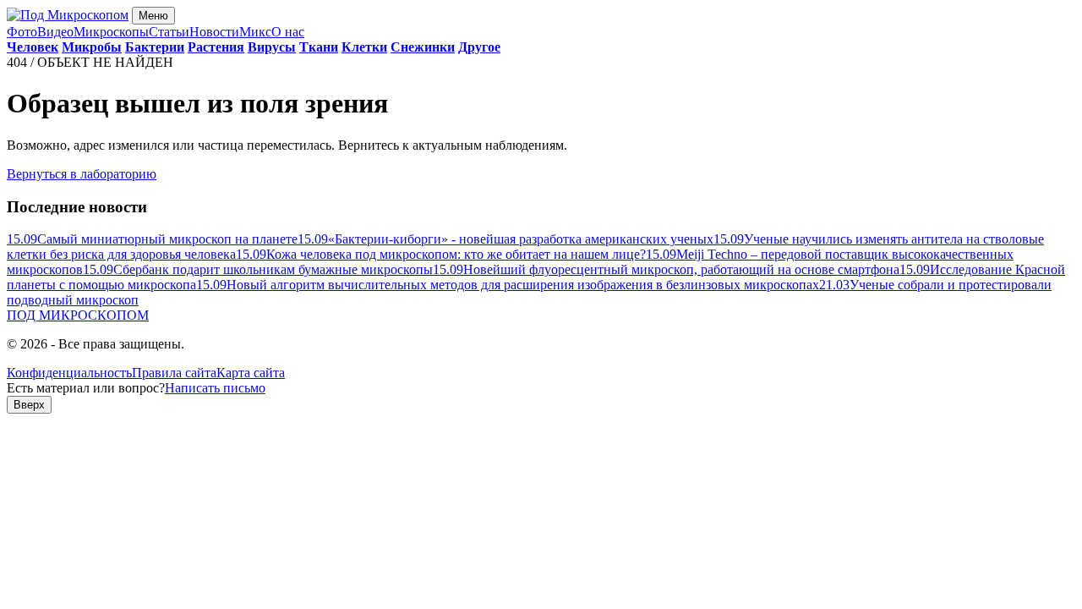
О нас (287, 32)
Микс (255, 32)
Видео (55, 32)
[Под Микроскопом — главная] (67, 15)
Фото (22, 32)
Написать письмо (215, 388)
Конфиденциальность (69, 372)
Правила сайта (174, 372)
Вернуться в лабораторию (81, 174)
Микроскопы (111, 32)
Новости (214, 32)
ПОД (78, 315)
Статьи (169, 32)
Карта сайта (250, 372)
